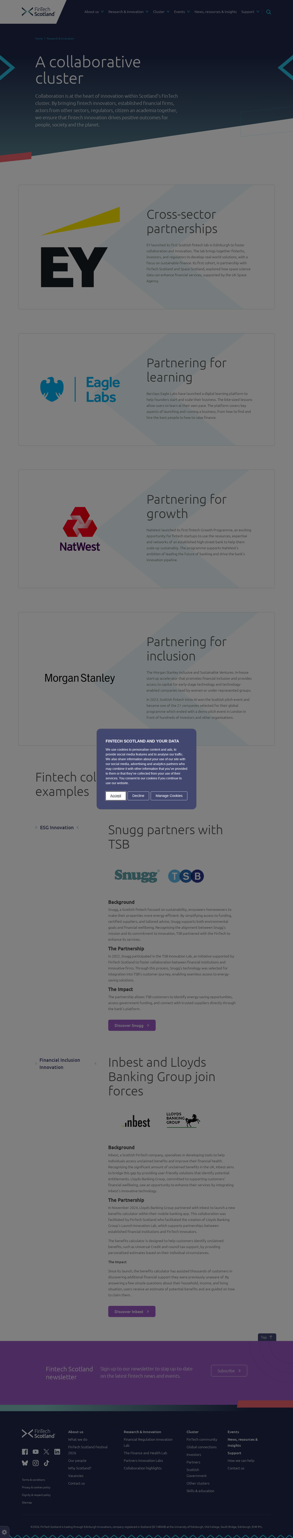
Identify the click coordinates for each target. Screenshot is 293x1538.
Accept (115, 796)
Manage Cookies (169, 796)
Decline (138, 796)
